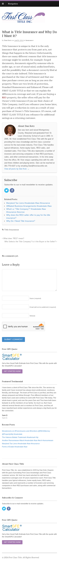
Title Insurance (11, 230)
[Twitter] (6, 190)
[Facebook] (12, 190)
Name (35, 298)
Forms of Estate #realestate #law (14, 447)
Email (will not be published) (43, 307)
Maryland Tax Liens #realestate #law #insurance (21, 444)
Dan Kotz (8, 40)
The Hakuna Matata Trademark (20, 437)
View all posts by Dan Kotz (16, 169)
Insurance (30, 40)
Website (32, 316)
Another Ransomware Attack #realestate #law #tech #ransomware (27, 440)
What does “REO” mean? (13, 238)
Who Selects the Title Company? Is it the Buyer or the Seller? (30, 242)
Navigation (13, 3)
